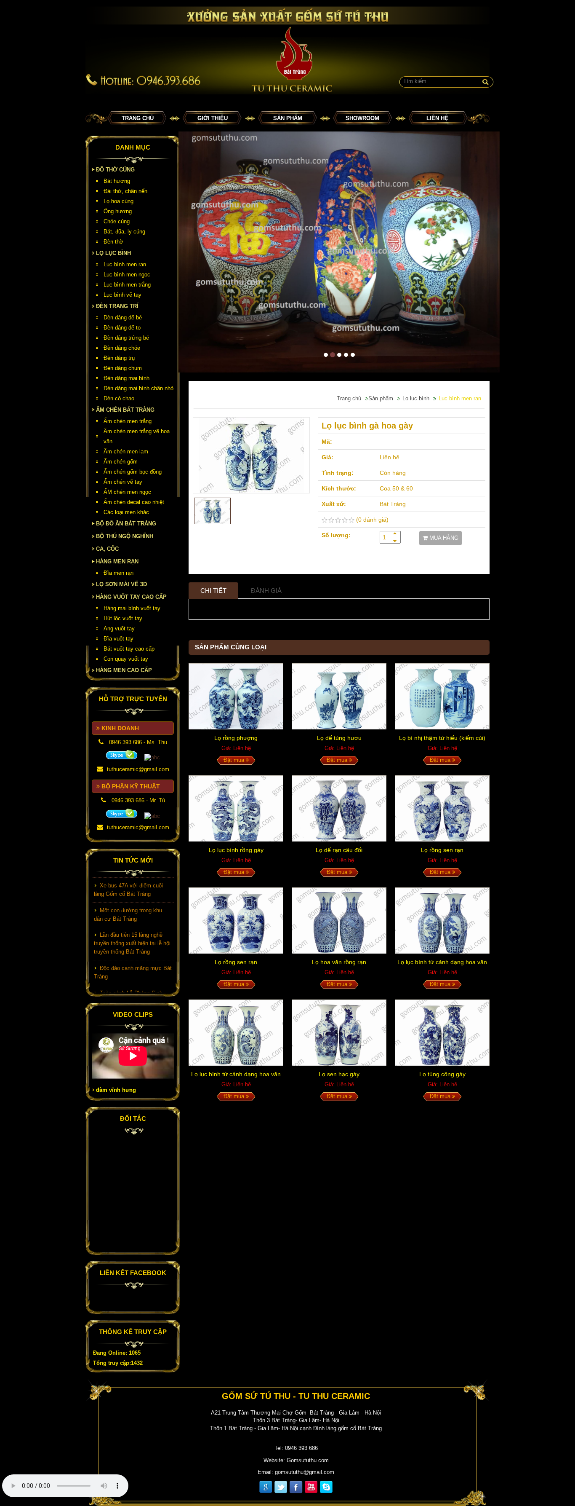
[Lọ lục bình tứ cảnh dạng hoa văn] (442, 920)
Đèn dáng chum (123, 368)
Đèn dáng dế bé (123, 317)
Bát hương (117, 181)
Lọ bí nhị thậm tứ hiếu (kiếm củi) (442, 737)
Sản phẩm (287, 118)
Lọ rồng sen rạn (442, 850)
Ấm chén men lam (126, 451)
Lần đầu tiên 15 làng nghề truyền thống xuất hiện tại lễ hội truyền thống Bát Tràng (132, 929)
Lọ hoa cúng (118, 201)
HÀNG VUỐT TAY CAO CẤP (131, 597)
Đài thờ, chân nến (125, 191)
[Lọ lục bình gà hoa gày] (251, 455)
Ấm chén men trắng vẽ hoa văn (137, 436)
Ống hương (118, 211)
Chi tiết (213, 590)
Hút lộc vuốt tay (123, 618)
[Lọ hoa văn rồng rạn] (339, 920)
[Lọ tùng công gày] (442, 1033)
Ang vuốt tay (119, 628)
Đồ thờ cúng (115, 169)
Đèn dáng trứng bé (126, 338)
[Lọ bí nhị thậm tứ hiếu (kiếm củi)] (442, 696)
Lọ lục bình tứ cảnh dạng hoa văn (442, 962)
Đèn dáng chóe (122, 348)
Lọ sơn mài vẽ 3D (121, 584)
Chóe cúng (117, 221)
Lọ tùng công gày (442, 1074)
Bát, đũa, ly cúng (124, 231)
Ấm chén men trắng (128, 421)
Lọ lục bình (113, 253)
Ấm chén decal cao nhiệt (134, 502)
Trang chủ (138, 118)
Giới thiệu (212, 118)
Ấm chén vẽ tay (123, 482)
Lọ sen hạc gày (339, 1074)
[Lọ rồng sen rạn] (442, 808)
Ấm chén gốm (121, 461)
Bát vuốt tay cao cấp (129, 649)
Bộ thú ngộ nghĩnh (124, 536)
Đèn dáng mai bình (126, 378)
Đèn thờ (113, 241)
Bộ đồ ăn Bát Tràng (126, 523)
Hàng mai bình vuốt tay (132, 608)
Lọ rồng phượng (236, 737)
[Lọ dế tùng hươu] (339, 696)
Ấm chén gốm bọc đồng (133, 472)
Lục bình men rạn (125, 264)
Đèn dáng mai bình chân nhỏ (138, 388)
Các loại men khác (126, 512)
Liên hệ (437, 118)
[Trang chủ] (287, 50)
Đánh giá (266, 590)
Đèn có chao (119, 398)
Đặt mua (235, 760)
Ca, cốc (107, 549)
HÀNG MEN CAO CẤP (124, 670)
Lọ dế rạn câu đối (339, 850)
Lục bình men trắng (127, 284)
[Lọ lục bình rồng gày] (236, 808)
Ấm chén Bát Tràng (125, 410)
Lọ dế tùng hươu (339, 737)
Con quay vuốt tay (126, 659)
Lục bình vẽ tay (122, 295)
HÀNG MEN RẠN (117, 561)
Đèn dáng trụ (119, 358)
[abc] (122, 754)
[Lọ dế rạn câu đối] (339, 808)
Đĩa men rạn (118, 573)
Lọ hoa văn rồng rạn (339, 962)
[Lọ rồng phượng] (236, 696)
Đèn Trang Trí (117, 306)
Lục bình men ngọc (127, 274)
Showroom (362, 118)
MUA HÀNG (443, 538)
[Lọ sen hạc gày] (339, 1033)
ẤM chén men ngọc (127, 492)
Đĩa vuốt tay (118, 638)
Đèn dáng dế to (122, 327)
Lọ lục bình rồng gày (236, 850)
